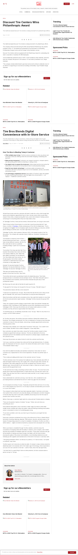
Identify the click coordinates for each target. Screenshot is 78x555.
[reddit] (28, 39)
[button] (4, 4)
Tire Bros (15, 226)
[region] (39, 552)
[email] (31, 39)
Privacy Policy (39, 552)
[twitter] (26, 39)
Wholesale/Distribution (38, 11)
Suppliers (48, 11)
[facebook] (22, 39)
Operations (55, 11)
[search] (6, 4)
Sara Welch (6, 143)
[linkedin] (24, 39)
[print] (49, 39)
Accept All (72, 552)
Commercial (27, 11)
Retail (21, 11)
